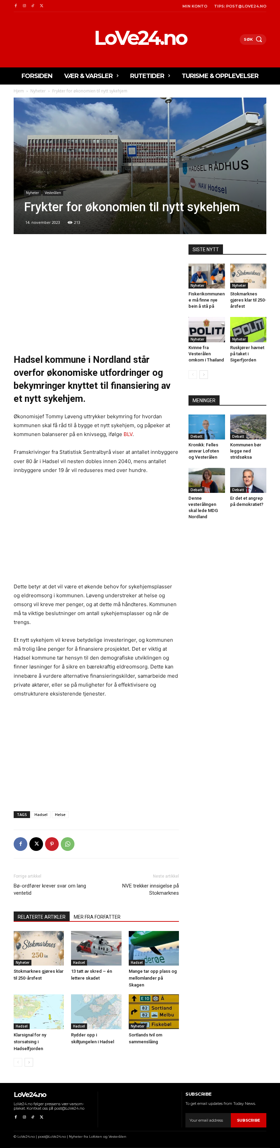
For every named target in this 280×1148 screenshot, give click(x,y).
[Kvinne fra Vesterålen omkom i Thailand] (206, 329)
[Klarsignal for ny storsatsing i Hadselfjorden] (39, 1011)
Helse (60, 814)
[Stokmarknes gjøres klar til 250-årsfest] (39, 948)
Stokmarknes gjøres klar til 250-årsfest (248, 300)
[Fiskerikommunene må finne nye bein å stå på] (206, 276)
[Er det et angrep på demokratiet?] (248, 480)
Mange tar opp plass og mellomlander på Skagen (153, 978)
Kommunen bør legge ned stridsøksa (245, 451)
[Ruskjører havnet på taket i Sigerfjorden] (248, 329)
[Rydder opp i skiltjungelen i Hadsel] (96, 1011)
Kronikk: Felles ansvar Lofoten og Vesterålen (203, 451)
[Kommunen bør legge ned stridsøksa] (248, 426)
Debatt (196, 436)
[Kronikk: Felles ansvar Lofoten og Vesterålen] (206, 426)
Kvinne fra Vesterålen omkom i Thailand (206, 353)
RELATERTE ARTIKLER (42, 917)
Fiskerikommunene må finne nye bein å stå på (206, 300)
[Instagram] (24, 6)
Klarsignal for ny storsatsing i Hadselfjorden (30, 1041)
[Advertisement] (96, 295)
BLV (128, 434)
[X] (41, 6)
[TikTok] (33, 6)
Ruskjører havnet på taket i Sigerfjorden (247, 353)
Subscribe (248, 1120)
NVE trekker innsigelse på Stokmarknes (150, 889)
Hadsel (40, 814)
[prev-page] (18, 1062)
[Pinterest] (52, 844)
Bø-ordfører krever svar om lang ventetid (50, 889)
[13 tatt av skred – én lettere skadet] (96, 948)
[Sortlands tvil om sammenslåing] (154, 1011)
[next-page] (29, 1062)
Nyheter (38, 91)
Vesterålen (53, 192)
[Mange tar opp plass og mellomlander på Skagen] (154, 948)
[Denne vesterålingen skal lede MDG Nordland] (206, 480)
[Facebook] (15, 6)
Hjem (19, 91)
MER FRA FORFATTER (97, 917)
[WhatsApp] (67, 844)
